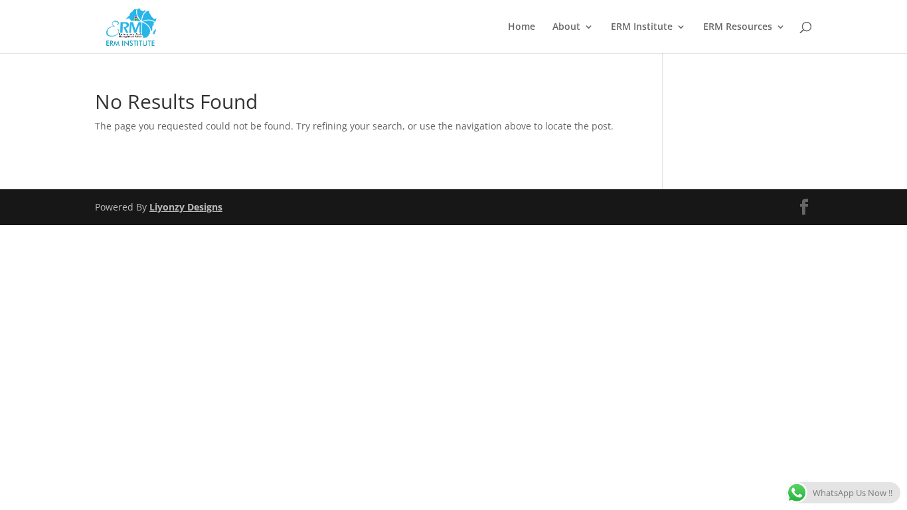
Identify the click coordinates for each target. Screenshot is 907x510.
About (566, 27)
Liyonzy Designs (185, 207)
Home (521, 27)
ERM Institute (642, 27)
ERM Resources (737, 27)
